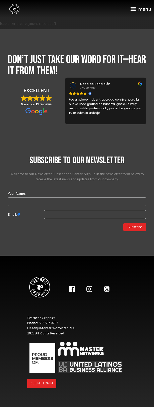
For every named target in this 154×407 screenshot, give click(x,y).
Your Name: (17, 193)
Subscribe (135, 227)
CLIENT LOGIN (42, 383)
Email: (12, 214)
